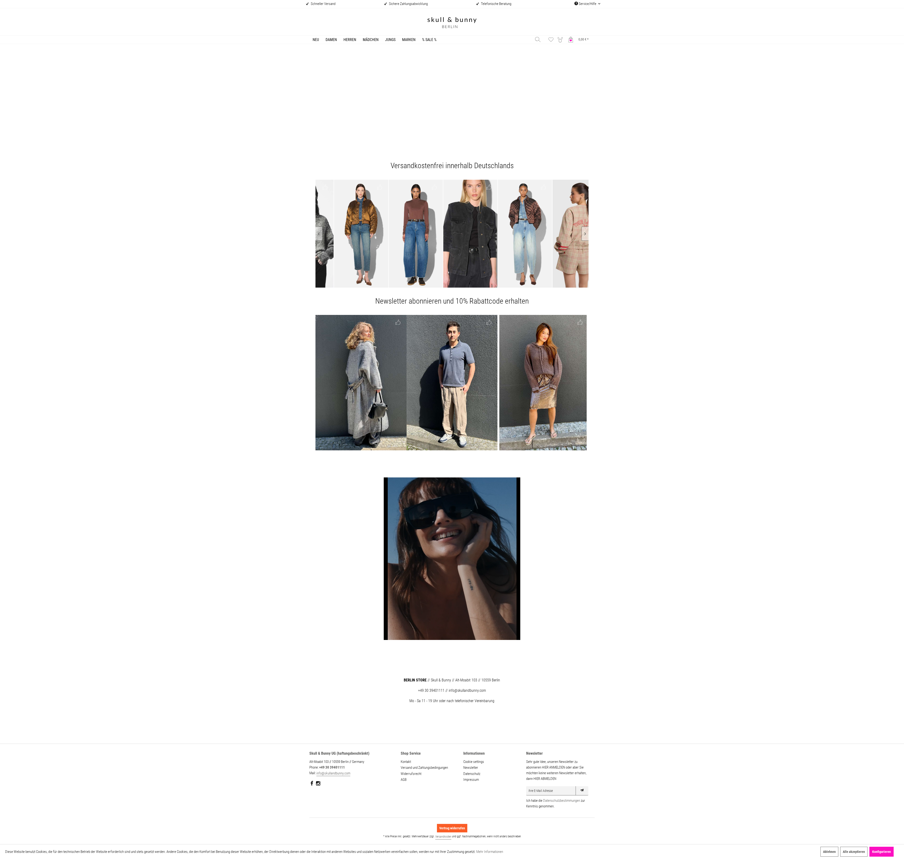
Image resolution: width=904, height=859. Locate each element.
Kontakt (406, 762)
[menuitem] (315, 40)
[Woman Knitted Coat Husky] (361, 382)
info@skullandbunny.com (333, 773)
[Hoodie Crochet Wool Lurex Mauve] (543, 382)
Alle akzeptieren (854, 852)
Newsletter (470, 767)
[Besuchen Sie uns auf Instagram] (318, 784)
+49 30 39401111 (332, 767)
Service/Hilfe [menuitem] (587, 4)
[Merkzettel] (551, 39)
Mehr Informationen (489, 852)
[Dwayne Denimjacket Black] (403, 234)
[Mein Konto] (561, 39)
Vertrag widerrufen (452, 828)
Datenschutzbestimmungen (561, 800)
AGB (404, 780)
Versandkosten (443, 836)
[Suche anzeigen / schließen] (538, 39)
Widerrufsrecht (411, 774)
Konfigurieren (881, 852)
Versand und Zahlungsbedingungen (424, 767)
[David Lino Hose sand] (452, 382)
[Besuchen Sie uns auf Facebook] (312, 784)
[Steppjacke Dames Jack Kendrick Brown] (458, 234)
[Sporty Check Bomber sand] (513, 234)
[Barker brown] (349, 234)
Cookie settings (473, 762)
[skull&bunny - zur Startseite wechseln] (452, 23)
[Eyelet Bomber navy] (567, 234)
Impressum (471, 780)
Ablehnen (829, 852)
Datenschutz (471, 774)
